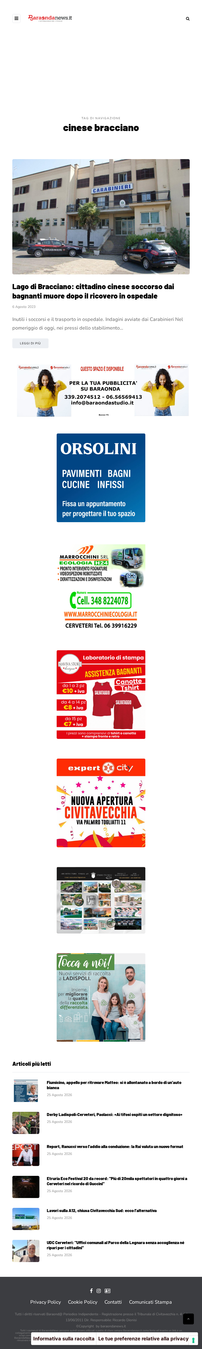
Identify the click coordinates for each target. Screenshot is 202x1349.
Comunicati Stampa (150, 1302)
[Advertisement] (101, 78)
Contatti (113, 1302)
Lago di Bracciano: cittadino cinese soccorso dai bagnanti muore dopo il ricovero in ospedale (93, 291)
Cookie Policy (82, 1302)
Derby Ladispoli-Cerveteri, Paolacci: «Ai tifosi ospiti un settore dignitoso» (114, 1114)
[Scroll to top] (188, 1319)
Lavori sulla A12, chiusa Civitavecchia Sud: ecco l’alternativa (102, 1210)
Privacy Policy (45, 1302)
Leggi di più (30, 343)
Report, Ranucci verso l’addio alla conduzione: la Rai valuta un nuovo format (115, 1146)
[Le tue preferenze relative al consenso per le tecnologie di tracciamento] (193, 1340)
